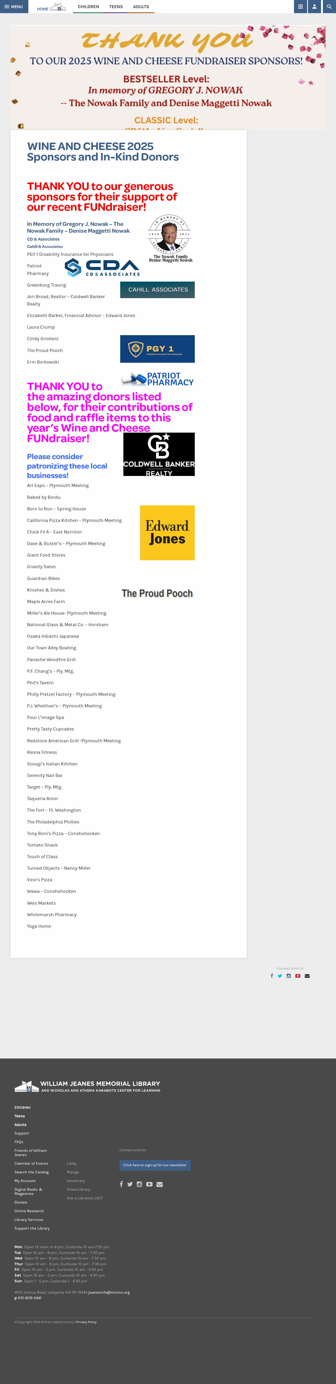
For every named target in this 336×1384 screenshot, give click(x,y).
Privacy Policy (86, 1322)
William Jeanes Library (50, 6)
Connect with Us (132, 1150)
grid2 (300, 6)
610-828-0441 (29, 1298)
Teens (116, 6)
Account (314, 6)
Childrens (88, 6)
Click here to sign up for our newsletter (154, 1165)
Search (329, 6)
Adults (141, 6)
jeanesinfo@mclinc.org (109, 1292)
